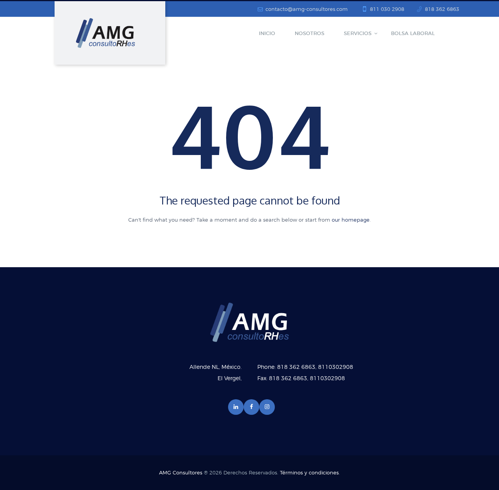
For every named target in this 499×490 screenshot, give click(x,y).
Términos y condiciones (309, 473)
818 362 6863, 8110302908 (315, 367)
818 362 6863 (442, 9)
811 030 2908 (387, 9)
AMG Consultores (180, 473)
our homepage (351, 220)
